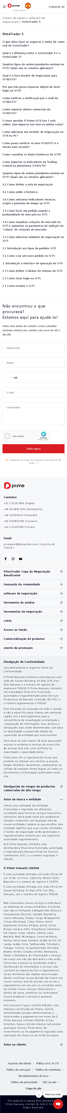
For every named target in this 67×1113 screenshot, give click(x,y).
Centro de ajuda (13, 18)
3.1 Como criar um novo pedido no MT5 (28, 255)
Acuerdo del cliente (19, 1063)
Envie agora (34, 448)
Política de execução (18, 1069)
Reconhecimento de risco (33, 1075)
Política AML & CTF (47, 1063)
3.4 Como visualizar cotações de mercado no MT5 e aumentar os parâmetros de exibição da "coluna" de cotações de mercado (32, 225)
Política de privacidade (24, 1082)
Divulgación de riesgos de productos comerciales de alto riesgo (35, 461)
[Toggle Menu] (4, 7)
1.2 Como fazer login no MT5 (21, 278)
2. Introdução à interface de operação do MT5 (32, 263)
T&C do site (49, 1082)
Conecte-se (57, 6)
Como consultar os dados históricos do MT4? (31, 154)
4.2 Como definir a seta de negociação (27, 184)
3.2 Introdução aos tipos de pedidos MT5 (29, 248)
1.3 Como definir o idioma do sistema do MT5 (32, 270)
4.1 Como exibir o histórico (20, 192)
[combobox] (10, 377)
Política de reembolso (48, 1069)
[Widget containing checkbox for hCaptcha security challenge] (26, 436)
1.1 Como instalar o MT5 (18, 285)
